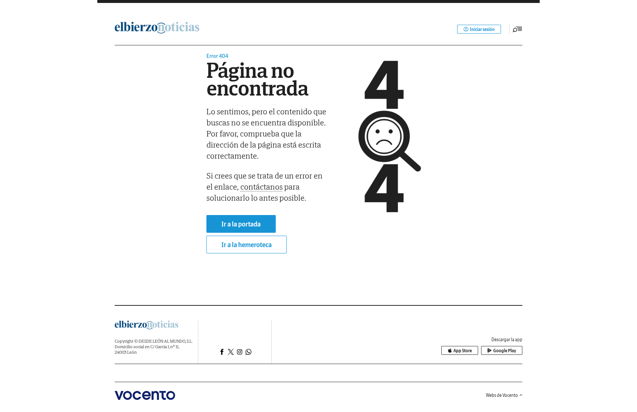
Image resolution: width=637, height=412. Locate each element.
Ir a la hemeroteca (247, 244)
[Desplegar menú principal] (517, 29)
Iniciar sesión (482, 29)
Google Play (504, 350)
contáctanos (261, 186)
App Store (462, 350)
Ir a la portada (241, 224)
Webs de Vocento (502, 395)
